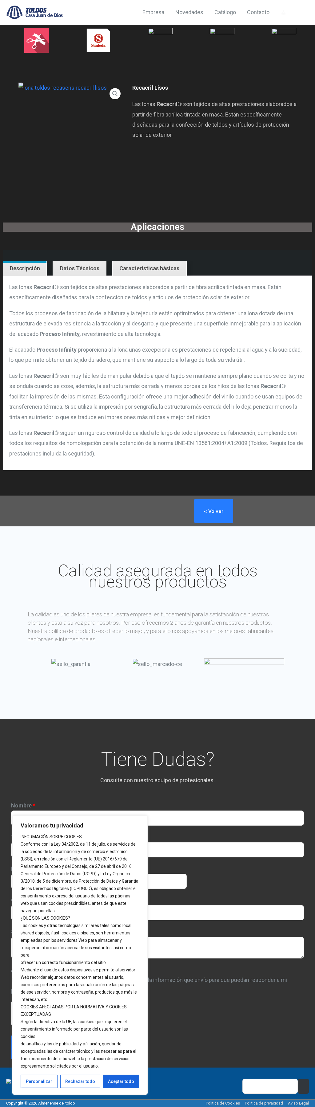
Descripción (25, 268)
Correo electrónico (37, 900)
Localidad (25, 868)
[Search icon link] (300, 12)
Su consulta (28, 931)
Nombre (23, 805)
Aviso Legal (298, 1103)
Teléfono (24, 837)
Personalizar (39, 1081)
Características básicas (149, 268)
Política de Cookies (223, 1103)
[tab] (24, 268)
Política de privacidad (264, 1103)
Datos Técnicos (79, 268)
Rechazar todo (80, 1081)
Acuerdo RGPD (31, 969)
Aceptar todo (121, 1081)
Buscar (303, 1086)
